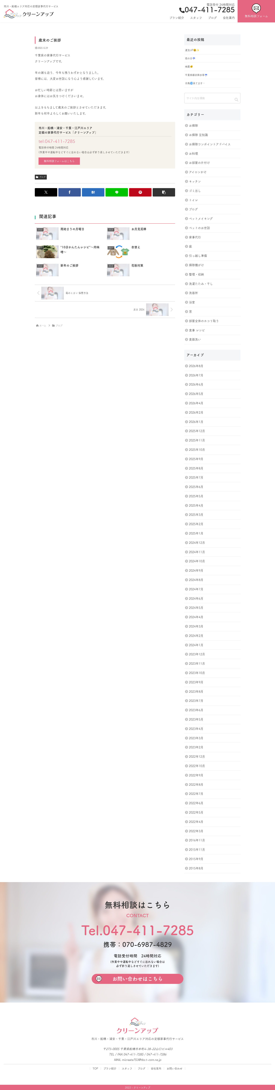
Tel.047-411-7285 (137, 930)
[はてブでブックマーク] (93, 192)
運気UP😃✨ (192, 50)
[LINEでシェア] (117, 192)
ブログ (42, 177)
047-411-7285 (210, 9)
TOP (95, 1068)
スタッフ (127, 1068)
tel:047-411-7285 (57, 141)
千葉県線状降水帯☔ (196, 75)
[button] (164, 192)
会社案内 (156, 1068)
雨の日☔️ (190, 58)
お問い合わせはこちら (137, 978)
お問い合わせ (174, 1068)
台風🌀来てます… (195, 83)
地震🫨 (189, 66)
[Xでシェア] (46, 192)
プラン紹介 (109, 1068)
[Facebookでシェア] (69, 192)
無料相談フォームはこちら (59, 161)
